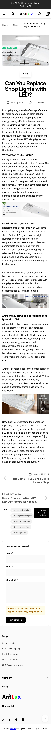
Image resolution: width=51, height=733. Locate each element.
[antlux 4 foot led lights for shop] (25, 307)
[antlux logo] (11, 698)
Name (9, 553)
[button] (4, 14)
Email (9, 566)
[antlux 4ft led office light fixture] (25, 413)
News (25, 73)
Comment (12, 580)
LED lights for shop (24, 223)
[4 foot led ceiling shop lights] (25, 216)
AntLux (13, 729)
